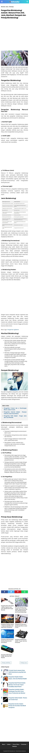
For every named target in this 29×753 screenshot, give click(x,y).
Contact (9, 744)
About (3, 744)
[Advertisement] (14, 35)
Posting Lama (24, 662)
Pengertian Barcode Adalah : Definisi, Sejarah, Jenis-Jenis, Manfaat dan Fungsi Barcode (7, 608)
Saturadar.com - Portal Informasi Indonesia (17, 751)
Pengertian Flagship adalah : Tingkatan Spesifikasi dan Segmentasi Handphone (7, 626)
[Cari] (27, 1)
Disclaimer (23, 744)
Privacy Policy (16, 744)
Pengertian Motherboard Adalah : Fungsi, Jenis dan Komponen (21, 641)
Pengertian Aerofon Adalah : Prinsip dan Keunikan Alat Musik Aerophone (17, 705)
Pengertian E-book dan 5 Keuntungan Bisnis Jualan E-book (15, 408)
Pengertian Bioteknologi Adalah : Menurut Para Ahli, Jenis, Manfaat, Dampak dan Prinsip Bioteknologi (21, 610)
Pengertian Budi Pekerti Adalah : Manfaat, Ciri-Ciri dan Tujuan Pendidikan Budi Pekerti (17, 684)
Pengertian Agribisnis (13, 329)
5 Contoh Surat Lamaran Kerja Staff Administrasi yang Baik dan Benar (17, 672)
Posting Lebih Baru (6, 662)
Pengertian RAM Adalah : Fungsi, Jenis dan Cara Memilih (15, 416)
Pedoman (14, 746)
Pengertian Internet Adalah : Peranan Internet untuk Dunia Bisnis (15, 412)
